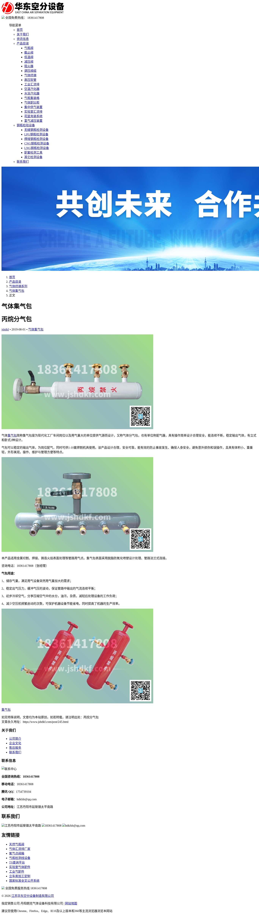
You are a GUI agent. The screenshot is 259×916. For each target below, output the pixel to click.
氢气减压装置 (33, 120)
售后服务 (15, 747)
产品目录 (23, 43)
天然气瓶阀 (16, 844)
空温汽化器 (31, 89)
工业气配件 (16, 871)
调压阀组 (30, 70)
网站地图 (71, 903)
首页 (20, 29)
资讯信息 (23, 39)
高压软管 (30, 79)
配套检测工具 (33, 152)
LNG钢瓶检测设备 (36, 148)
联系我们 (23, 161)
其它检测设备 (33, 157)
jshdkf (5, 329)
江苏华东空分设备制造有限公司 (32, 895)
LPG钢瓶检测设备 (36, 134)
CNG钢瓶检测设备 (36, 143)
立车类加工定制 (19, 876)
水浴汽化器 (31, 93)
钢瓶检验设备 (26, 125)
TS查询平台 (17, 862)
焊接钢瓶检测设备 (36, 139)
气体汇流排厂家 (19, 848)
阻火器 (28, 66)
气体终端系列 (18, 286)
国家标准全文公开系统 (24, 880)
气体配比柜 (31, 102)
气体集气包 (16, 290)
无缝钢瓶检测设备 (36, 129)
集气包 (12, 435)
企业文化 (15, 743)
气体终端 (30, 75)
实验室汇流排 (33, 111)
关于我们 (23, 34)
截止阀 (28, 52)
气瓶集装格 (31, 98)
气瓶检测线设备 (19, 858)
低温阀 (28, 57)
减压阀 (28, 61)
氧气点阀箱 (16, 853)
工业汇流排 (31, 84)
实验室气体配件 (19, 867)
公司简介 (15, 738)
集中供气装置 (33, 107)
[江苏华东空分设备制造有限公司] (33, 13)
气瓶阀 (28, 48)
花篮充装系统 (33, 116)
